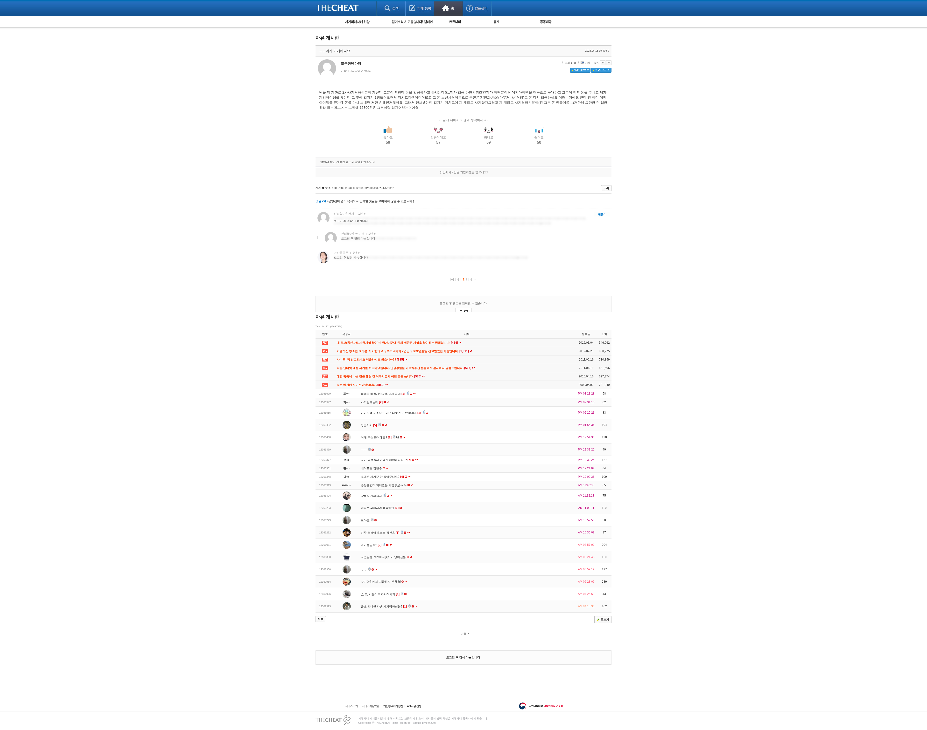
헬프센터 (477, 8)
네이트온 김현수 (372, 468)
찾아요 (365, 520)
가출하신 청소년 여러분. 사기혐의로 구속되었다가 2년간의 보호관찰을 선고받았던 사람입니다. (403, 351)
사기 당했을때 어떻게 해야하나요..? (386, 460)
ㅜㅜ (364, 569)
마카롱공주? (371, 545)
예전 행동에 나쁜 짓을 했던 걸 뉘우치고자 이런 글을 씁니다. (379, 376)
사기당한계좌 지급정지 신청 (379, 581)
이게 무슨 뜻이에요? (376, 437)
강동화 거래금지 (372, 496)
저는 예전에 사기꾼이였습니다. (361, 385)
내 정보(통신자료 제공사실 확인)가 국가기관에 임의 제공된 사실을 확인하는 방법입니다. (398, 342)
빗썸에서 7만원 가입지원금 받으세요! (464, 172)
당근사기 (369, 425)
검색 (391, 8)
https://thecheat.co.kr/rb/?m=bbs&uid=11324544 (363, 188)
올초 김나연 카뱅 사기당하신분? (384, 606)
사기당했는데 (372, 402)
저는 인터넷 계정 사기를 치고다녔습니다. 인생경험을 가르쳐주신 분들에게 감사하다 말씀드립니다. (404, 368)
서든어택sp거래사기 (384, 594)
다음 (463, 633)
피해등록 (419, 8)
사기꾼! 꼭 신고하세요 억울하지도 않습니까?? (371, 359)
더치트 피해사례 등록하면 (380, 508)
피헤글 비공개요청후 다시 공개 (383, 394)
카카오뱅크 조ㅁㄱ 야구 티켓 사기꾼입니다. (391, 413)
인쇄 (587, 62)
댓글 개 (321, 201)
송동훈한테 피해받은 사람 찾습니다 (384, 485)
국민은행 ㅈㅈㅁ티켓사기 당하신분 (384, 557)
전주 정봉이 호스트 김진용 (380, 532)
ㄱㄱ (364, 449)
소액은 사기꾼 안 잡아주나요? (382, 476)
